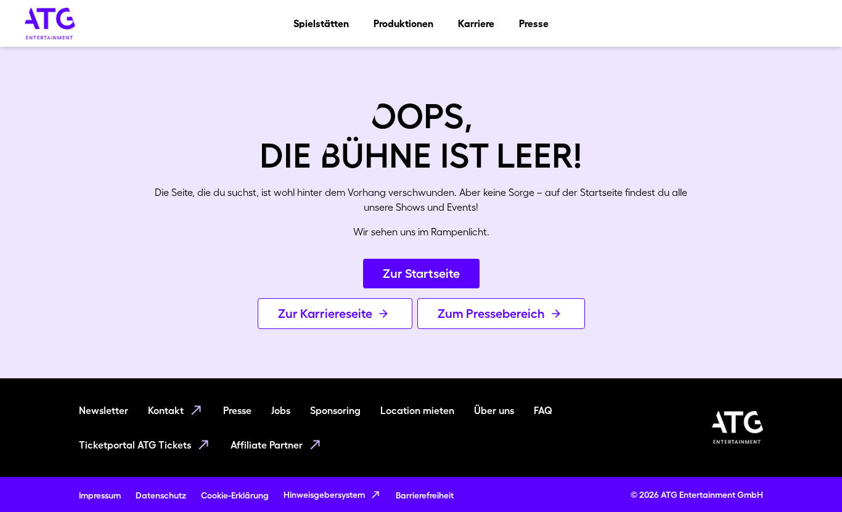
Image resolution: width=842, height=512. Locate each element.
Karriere (476, 23)
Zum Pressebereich (491, 313)
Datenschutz (161, 495)
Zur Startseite (421, 273)
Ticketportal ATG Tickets (135, 444)
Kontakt (166, 410)
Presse (534, 23)
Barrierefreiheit (425, 495)
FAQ (543, 410)
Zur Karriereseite (325, 313)
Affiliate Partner (267, 444)
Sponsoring (335, 410)
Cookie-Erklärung (235, 495)
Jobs (280, 410)
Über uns (494, 410)
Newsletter (103, 410)
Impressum (100, 495)
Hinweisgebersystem (324, 495)
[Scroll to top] (808, 478)
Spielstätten (321, 23)
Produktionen (403, 23)
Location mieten (417, 410)
